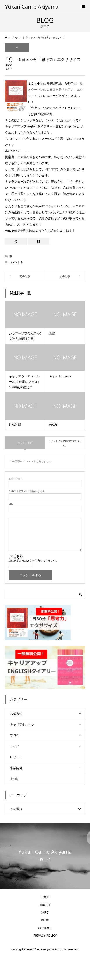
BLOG (45, 920)
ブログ (14, 735)
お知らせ (16, 713)
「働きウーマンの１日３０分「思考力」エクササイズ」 (55, 89)
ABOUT (45, 905)
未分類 (14, 779)
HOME (45, 897)
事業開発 (16, 768)
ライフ (14, 746)
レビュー (16, 757)
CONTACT (45, 928)
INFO (45, 912)
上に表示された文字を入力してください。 (33, 560)
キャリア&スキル (22, 724)
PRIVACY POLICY (45, 935)
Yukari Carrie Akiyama (31, 6)
